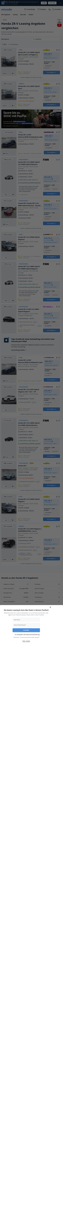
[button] (50, 607)
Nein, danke (26, 641)
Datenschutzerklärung (32, 634)
